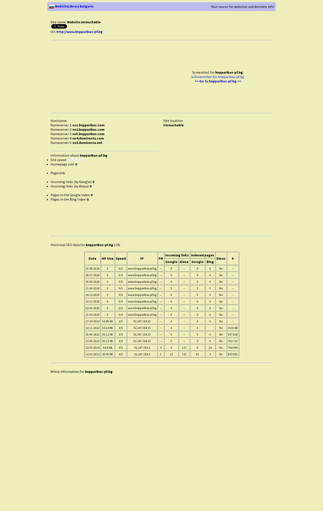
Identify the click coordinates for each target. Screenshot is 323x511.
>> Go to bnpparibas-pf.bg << (218, 81)
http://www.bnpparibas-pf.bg (79, 31)
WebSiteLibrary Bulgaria (73, 6)
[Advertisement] (130, 17)
